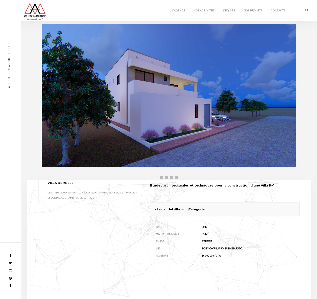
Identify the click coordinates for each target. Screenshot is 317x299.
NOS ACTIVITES (204, 10)
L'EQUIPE (229, 10)
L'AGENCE (178, 10)
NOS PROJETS (253, 10)
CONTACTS (278, 10)
